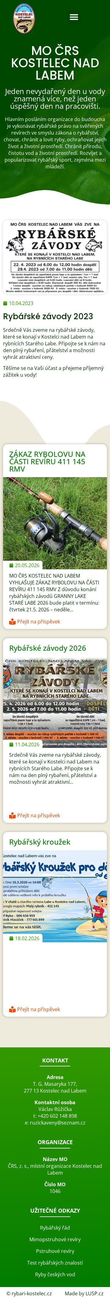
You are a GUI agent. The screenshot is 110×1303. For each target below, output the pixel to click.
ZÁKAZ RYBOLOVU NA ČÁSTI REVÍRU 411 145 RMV (47, 461)
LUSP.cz (95, 1293)
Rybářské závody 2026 (47, 648)
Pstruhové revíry (55, 1251)
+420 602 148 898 (57, 1116)
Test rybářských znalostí (55, 1262)
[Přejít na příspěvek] (12, 621)
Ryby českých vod (55, 1274)
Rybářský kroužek (39, 842)
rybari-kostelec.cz (32, 1293)
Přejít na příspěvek (38, 621)
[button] (74, 17)
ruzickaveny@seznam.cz (58, 1122)
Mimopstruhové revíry (55, 1239)
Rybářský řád (55, 1227)
